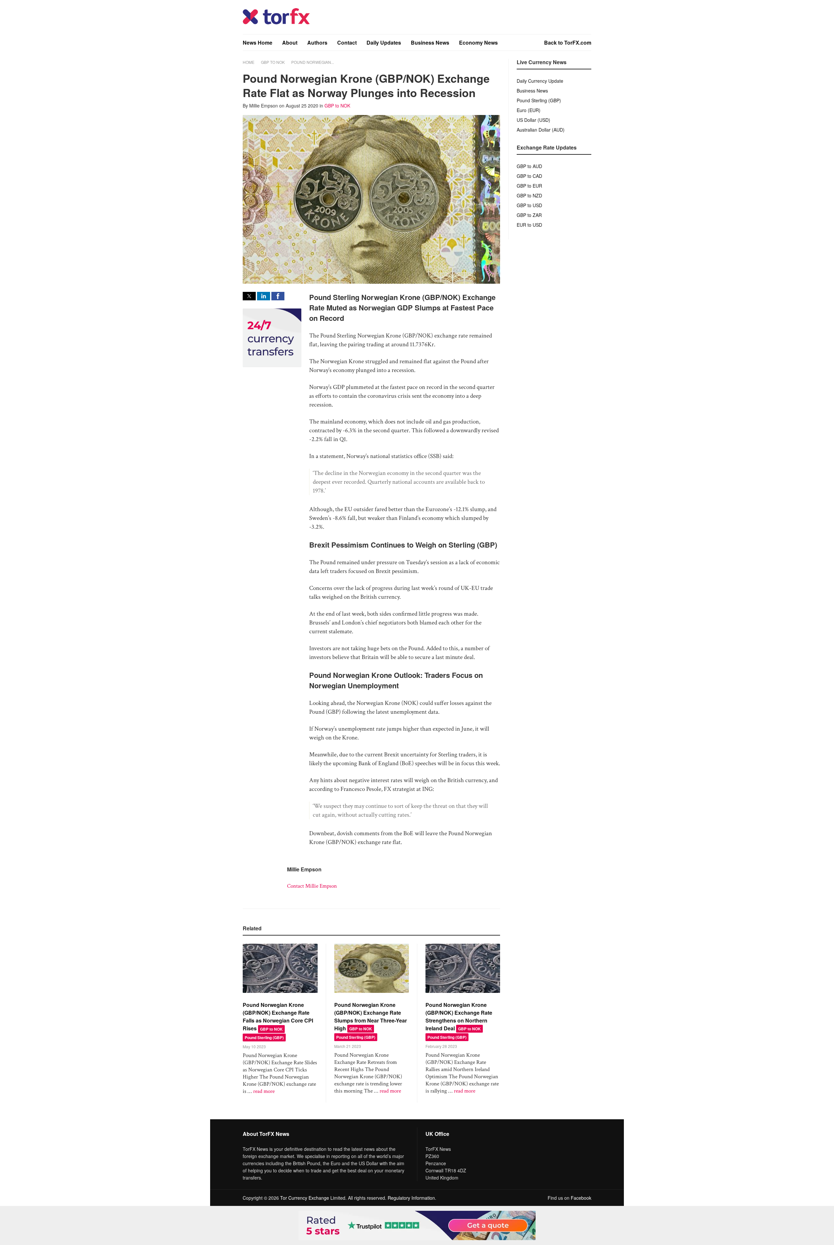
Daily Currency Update (540, 81)
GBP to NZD (529, 195)
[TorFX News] (276, 22)
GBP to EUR (529, 185)
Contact (347, 42)
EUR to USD (529, 225)
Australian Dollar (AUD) (541, 129)
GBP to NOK (273, 62)
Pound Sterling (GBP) (264, 1037)
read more (264, 1091)
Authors (317, 42)
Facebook (581, 1198)
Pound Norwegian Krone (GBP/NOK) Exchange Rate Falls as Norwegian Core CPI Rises (278, 1016)
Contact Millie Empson (312, 886)
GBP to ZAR (529, 215)
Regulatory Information (411, 1198)
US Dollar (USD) (533, 120)
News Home (257, 42)
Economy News (478, 42)
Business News (430, 42)
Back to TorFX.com (567, 42)
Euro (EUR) (528, 110)
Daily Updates (384, 42)
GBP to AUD (529, 166)
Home (248, 62)
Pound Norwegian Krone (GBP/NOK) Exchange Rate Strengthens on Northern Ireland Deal (458, 1016)
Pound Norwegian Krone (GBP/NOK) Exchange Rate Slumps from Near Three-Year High (370, 1016)
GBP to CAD (529, 176)
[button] (249, 296)
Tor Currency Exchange (304, 1198)
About (289, 42)
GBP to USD (529, 205)
